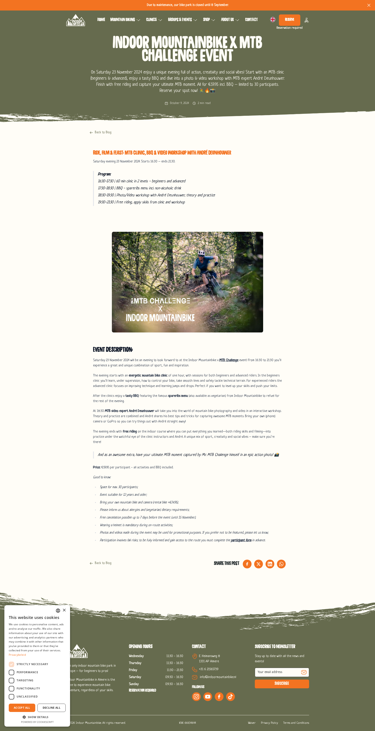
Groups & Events (180, 20)
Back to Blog (103, 132)
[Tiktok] (230, 696)
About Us (227, 20)
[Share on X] (258, 564)
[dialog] (37, 666)
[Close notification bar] (368, 5)
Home (101, 20)
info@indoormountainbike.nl (218, 677)
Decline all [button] (51, 708)
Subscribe (282, 684)
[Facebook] (219, 696)
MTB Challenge (228, 360)
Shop (206, 20)
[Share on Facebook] (247, 564)
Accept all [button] (22, 708)
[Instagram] (196, 696)
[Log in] (306, 20)
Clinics (151, 20)
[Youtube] (207, 696)
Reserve (289, 20)
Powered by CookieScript (37, 722)
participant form (241, 540)
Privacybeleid (17, 655)
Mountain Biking (122, 20)
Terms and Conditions (296, 723)
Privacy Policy (269, 723)
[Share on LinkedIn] (270, 564)
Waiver (252, 723)
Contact (251, 20)
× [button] (64, 610)
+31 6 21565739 (208, 669)
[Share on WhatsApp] (281, 564)
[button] (37, 717)
